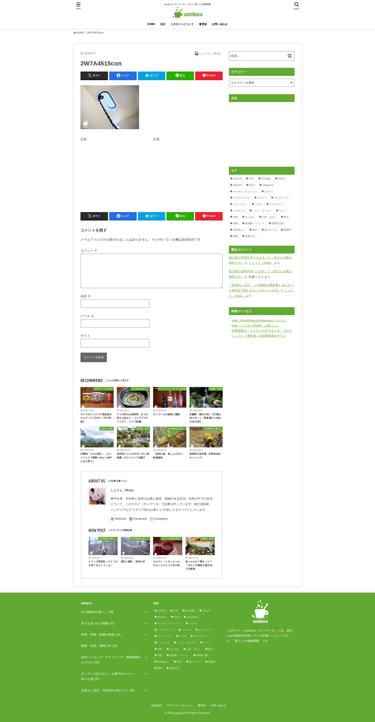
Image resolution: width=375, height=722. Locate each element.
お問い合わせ (220, 24)
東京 (286, 217)
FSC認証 (266, 178)
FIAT (251, 178)
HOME (151, 24)
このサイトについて (182, 24)
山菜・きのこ (269, 217)
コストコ (262, 197)
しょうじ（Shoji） (261, 262)
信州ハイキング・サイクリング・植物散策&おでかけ (110, 660)
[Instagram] (159, 519)
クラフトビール (241, 197)
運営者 (203, 24)
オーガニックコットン (245, 191)
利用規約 (156, 705)
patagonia (268, 185)
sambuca (179, 712)
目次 (163, 24)
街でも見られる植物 (97, 623)
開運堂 (287, 229)
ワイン (282, 210)
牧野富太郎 (278, 223)
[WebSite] (118, 519)
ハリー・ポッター (261, 210)
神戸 (254, 229)
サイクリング (281, 197)
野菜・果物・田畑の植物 (101, 634)
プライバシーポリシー (180, 705)
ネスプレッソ (276, 204)
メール (87, 316)
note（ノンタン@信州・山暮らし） (256, 325)
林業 (235, 223)
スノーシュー (240, 204)
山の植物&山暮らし (97, 612)
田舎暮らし (239, 229)
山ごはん (250, 217)
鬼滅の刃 (250, 236)
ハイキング (239, 210)
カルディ (269, 191)
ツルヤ (258, 204)
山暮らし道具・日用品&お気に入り (108, 690)
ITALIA (281, 178)
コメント (88, 250)
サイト (85, 335)
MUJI (252, 185)
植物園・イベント (254, 223)
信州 (235, 217)
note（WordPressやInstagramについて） (259, 320)
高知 (235, 236)
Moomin (237, 185)
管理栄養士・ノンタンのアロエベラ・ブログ (262, 330)
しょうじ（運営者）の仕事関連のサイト (259, 335)
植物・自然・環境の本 (99, 645)
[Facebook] (138, 519)
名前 (85, 296)
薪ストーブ (270, 229)
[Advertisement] (113, 169)
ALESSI (237, 178)
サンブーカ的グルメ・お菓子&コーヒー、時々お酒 (109, 676)
